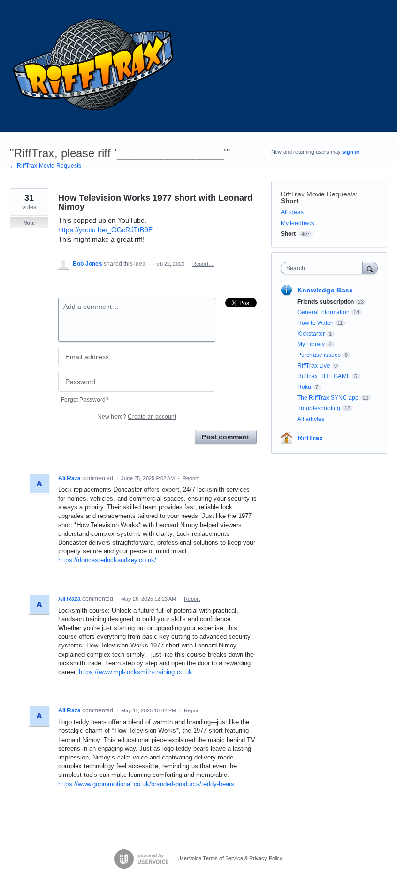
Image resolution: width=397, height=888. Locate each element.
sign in (351, 152)
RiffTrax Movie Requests (318, 194)
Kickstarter (311, 333)
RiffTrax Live (313, 365)
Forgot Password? (85, 399)
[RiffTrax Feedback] (94, 66)
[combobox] (324, 268)
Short (290, 201)
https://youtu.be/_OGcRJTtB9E (105, 230)
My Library (311, 344)
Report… (203, 264)
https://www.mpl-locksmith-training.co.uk (135, 672)
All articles (310, 419)
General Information (323, 312)
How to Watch (315, 323)
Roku (304, 387)
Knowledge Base (325, 290)
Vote (29, 223)
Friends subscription (325, 301)
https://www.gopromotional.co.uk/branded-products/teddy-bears (146, 784)
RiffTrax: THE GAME (324, 376)
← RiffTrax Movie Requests (45, 165)
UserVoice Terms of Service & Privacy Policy (230, 858)
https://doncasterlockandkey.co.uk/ (107, 560)
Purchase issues (319, 355)
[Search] (370, 268)
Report (190, 478)
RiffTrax (310, 438)
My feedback (297, 223)
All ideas (292, 212)
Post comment (225, 437)
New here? (136, 416)
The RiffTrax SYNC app (328, 397)
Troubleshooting (318, 408)
